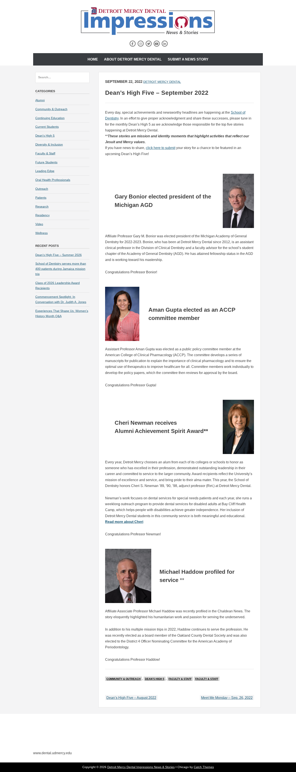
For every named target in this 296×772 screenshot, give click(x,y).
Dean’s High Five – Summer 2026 (58, 255)
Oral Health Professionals (52, 180)
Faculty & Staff (180, 678)
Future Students (46, 162)
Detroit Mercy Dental (162, 82)
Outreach (41, 188)
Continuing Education (50, 118)
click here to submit (160, 148)
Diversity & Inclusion (49, 144)
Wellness (41, 233)
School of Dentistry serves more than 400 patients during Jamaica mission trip (60, 269)
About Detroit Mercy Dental (133, 59)
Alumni (40, 100)
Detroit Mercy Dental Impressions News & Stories (141, 767)
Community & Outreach (123, 678)
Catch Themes (204, 767)
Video (39, 224)
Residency (42, 215)
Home (93, 59)
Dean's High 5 (154, 678)
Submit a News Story (188, 59)
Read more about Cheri (124, 522)
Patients (40, 197)
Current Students (47, 126)
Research (42, 206)
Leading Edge (44, 171)
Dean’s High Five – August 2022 (131, 698)
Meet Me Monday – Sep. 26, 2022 (227, 698)
